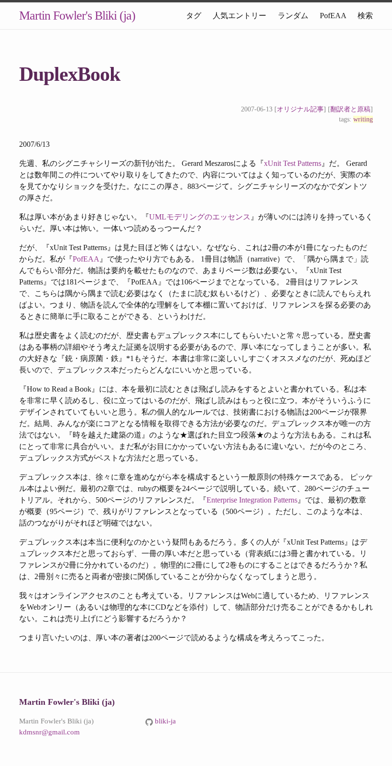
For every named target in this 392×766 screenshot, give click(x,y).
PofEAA (333, 15)
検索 (365, 15)
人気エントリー (239, 15)
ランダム (293, 15)
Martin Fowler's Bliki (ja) (77, 15)
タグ (193, 15)
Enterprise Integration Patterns (252, 500)
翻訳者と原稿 (350, 109)
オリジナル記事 (300, 109)
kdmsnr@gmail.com (49, 732)
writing (363, 119)
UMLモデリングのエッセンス (199, 217)
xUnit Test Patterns (292, 163)
